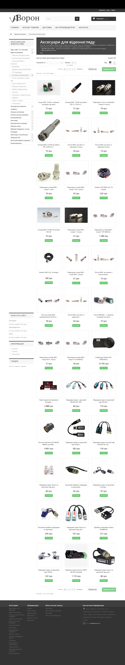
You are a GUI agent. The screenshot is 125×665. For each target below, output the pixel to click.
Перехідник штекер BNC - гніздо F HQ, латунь (76, 188)
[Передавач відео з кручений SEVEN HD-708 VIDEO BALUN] (76, 385)
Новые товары (31, 610)
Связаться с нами (32, 618)
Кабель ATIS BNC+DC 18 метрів (104, 188)
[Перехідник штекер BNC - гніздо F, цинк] (48, 172)
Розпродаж (14, 132)
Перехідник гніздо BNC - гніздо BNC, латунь (76, 273)
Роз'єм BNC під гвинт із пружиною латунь (76, 146)
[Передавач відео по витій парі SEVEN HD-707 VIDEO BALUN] (103, 427)
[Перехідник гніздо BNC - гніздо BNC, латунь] (76, 257)
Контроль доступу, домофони (19, 115)
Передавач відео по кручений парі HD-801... (103, 401)
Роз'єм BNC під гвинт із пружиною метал (103, 146)
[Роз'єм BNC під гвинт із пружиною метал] (103, 130)
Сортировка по (40, 62)
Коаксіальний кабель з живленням (18, 62)
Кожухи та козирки (17, 100)
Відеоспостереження (17, 52)
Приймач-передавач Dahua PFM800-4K (103, 528)
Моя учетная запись (54, 605)
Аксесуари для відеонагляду (20, 75)
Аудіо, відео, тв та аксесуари (19, 49)
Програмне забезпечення (19, 86)
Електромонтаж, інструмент (19, 123)
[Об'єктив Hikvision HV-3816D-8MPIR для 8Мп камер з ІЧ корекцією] (48, 427)
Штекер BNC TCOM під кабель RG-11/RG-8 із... (49, 146)
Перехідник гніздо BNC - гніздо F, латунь (76, 231)
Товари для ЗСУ (15, 137)
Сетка (110, 64)
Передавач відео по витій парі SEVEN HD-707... (103, 443)
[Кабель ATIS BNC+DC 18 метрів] (103, 172)
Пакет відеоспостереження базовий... (48, 401)
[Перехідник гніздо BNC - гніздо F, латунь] (76, 215)
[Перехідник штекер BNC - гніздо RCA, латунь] (48, 342)
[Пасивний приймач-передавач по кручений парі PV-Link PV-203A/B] (48, 512)
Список (114, 64)
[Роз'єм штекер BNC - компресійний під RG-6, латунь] (48, 300)
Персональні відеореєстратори (20, 55)
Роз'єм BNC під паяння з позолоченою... (103, 273)
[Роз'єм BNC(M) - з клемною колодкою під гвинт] (103, 300)
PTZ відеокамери (17, 72)
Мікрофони (15, 98)
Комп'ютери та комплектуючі (19, 134)
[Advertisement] (62, 4)
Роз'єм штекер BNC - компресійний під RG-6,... (49, 316)
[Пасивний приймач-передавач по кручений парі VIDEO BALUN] (76, 470)
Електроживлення (16, 117)
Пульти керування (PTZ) (19, 83)
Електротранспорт (16, 143)
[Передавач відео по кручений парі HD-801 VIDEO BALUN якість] (103, 385)
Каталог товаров (30, 27)
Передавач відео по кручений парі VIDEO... (76, 443)
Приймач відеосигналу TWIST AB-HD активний (76, 571)
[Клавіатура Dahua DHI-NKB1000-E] (103, 342)
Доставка (47, 27)
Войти (113, 10)
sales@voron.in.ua (95, 623)
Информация (17, 344)
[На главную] (11, 34)
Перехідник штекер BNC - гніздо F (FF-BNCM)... (104, 231)
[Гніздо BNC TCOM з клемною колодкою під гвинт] (48, 87)
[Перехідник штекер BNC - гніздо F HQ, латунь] (76, 172)
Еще (41, 53)
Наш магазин (15, 354)
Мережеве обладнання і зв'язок (20, 129)
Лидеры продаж (32, 613)
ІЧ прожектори (16, 103)
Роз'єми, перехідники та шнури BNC (20, 79)
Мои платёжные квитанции (53, 610)
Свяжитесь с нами (104, 10)
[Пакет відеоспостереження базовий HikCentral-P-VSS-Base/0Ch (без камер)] (48, 385)
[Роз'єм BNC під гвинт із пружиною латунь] (76, 130)
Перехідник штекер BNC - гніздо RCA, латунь (49, 358)
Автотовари (14, 120)
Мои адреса (49, 613)
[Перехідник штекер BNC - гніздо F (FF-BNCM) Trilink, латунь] (76, 342)
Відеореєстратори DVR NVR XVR (21, 69)
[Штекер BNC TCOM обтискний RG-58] (48, 215)
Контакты (83, 27)
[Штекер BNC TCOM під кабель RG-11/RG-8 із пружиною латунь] (48, 130)
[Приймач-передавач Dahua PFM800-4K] (103, 512)
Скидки (14, 361)
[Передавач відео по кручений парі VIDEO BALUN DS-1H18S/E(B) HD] (76, 427)
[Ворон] (26, 18)
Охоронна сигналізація (17, 112)
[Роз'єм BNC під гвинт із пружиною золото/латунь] (76, 300)
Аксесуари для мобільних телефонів (18, 108)
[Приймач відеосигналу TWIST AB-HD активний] (76, 555)
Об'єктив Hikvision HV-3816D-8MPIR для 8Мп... (48, 443)
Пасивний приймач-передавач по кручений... (76, 486)
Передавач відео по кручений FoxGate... (103, 486)
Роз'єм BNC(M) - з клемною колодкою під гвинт (103, 316)
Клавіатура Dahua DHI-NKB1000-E (103, 358)
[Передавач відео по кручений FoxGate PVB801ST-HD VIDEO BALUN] (103, 470)
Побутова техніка (16, 126)
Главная (15, 27)
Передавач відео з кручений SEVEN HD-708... (76, 401)
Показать (67, 62)
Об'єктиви (15, 92)
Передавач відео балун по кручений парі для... (48, 486)
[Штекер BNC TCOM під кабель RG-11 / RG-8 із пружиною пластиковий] (76, 87)
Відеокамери (15, 66)
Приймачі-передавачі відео (19, 89)
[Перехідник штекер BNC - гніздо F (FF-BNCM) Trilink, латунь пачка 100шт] (103, 215)
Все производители (65, 27)
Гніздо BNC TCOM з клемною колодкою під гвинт (48, 103)
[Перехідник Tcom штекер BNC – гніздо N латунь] (103, 87)
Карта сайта (30, 620)
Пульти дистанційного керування (20, 140)
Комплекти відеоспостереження (21, 58)
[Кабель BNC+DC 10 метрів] (48, 257)
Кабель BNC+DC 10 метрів (48, 272)
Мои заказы (49, 608)
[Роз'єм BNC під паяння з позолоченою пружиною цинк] (103, 257)
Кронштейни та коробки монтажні (21, 95)
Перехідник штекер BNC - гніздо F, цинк (49, 188)
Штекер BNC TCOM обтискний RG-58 (49, 231)
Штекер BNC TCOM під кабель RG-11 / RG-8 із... (76, 103)
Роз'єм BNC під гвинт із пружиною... (76, 316)
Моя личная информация (53, 615)
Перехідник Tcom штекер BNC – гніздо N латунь (103, 103)
